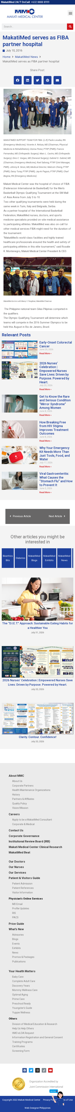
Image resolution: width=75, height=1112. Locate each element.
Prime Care (18, 999)
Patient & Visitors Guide (24, 878)
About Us (17, 781)
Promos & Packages (23, 957)
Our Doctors (17, 861)
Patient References (23, 888)
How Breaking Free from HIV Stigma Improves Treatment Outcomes (54, 427)
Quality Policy (19, 803)
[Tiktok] (44, 1070)
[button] (70, 13)
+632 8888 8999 (40, 2)
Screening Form (21, 1050)
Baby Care (18, 976)
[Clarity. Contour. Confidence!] (37, 718)
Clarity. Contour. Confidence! (37, 737)
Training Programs (22, 1042)
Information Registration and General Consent (37, 1037)
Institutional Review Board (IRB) (29, 841)
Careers (14, 814)
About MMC (16, 775)
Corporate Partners (22, 785)
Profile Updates (20, 908)
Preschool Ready (21, 1003)
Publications (19, 961)
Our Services (17, 872)
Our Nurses (16, 867)
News (15, 952)
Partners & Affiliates (23, 799)
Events (16, 943)
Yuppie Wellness (21, 1012)
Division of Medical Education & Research (34, 1024)
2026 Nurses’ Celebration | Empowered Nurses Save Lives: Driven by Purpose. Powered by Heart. (54, 372)
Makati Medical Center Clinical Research (35, 847)
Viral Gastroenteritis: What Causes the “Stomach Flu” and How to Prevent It (56, 479)
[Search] (70, 26)
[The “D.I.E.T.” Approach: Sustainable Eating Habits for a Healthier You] (37, 599)
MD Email (17, 904)
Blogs (15, 939)
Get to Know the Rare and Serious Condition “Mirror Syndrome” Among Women (55, 402)
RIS (14, 913)
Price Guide (16, 923)
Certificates (18, 1046)
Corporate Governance (24, 836)
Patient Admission (22, 883)
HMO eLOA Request (23, 1033)
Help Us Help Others (23, 1028)
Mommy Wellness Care (25, 990)
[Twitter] (31, 1070)
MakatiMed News (26, 57)
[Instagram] (37, 1070)
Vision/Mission (20, 807)
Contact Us (16, 830)
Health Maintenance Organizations (31, 790)
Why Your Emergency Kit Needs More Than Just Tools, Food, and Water (54, 453)
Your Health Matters (22, 971)
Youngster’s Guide (22, 1008)
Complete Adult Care (23, 981)
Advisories (18, 934)
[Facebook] (24, 1070)
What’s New (16, 929)
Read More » (45, 353)
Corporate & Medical (23, 824)
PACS (15, 917)
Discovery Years (21, 985)
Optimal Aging (20, 994)
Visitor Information (22, 892)
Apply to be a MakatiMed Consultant (32, 819)
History (16, 794)
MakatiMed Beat (19, 852)
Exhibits (16, 948)
